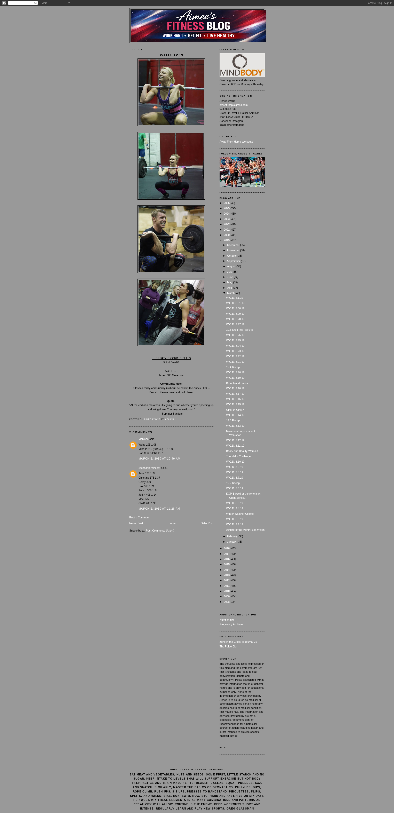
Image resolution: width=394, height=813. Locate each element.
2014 (227, 569)
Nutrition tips (227, 619)
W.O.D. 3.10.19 (235, 461)
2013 (227, 575)
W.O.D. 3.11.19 (235, 445)
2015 (227, 564)
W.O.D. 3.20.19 (235, 372)
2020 (227, 235)
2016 (227, 559)
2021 (227, 229)
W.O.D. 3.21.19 (235, 361)
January (232, 541)
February (232, 536)
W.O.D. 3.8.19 (234, 472)
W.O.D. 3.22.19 (235, 356)
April (230, 287)
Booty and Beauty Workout (242, 451)
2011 (227, 585)
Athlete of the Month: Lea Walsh (245, 529)
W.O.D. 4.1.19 (234, 297)
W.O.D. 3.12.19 (235, 440)
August (231, 266)
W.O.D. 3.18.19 (235, 388)
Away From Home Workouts (236, 141)
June (230, 277)
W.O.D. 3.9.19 (234, 467)
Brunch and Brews (237, 383)
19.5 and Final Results (239, 329)
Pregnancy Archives (231, 624)
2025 (227, 208)
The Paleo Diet (228, 646)
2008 (227, 601)
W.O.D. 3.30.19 (235, 308)
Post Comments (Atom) (160, 530)
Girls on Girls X (235, 409)
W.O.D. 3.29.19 (235, 313)
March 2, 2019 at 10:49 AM (160, 458)
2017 (227, 553)
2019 (227, 240)
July (230, 271)
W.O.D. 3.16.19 (235, 399)
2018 (227, 548)
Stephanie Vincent (149, 467)
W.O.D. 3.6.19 (234, 488)
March (231, 293)
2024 (227, 213)
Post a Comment (139, 517)
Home (171, 523)
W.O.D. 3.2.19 (234, 524)
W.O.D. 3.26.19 (235, 335)
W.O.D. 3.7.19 (234, 477)
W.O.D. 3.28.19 (235, 319)
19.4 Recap (233, 367)
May (230, 282)
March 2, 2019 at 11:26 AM (159, 508)
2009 (227, 596)
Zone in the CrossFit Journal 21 (238, 641)
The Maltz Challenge (238, 456)
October (232, 255)
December (233, 245)
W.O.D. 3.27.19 (235, 324)
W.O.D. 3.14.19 (235, 415)
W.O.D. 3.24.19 (235, 345)
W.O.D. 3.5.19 (234, 503)
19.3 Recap (233, 420)
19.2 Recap (233, 483)
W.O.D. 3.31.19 (235, 303)
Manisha (144, 438)
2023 (227, 219)
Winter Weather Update (240, 513)
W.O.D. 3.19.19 (235, 377)
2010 (227, 591)
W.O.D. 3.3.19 (234, 519)
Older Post (207, 523)
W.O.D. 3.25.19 (235, 340)
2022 (227, 224)
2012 (227, 580)
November (233, 250)
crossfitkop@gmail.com (234, 104)
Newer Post (136, 523)
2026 (227, 203)
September (234, 261)
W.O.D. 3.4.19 (234, 508)
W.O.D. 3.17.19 (235, 393)
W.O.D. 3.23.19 (235, 351)
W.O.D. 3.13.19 (235, 425)
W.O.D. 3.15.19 (235, 404)
